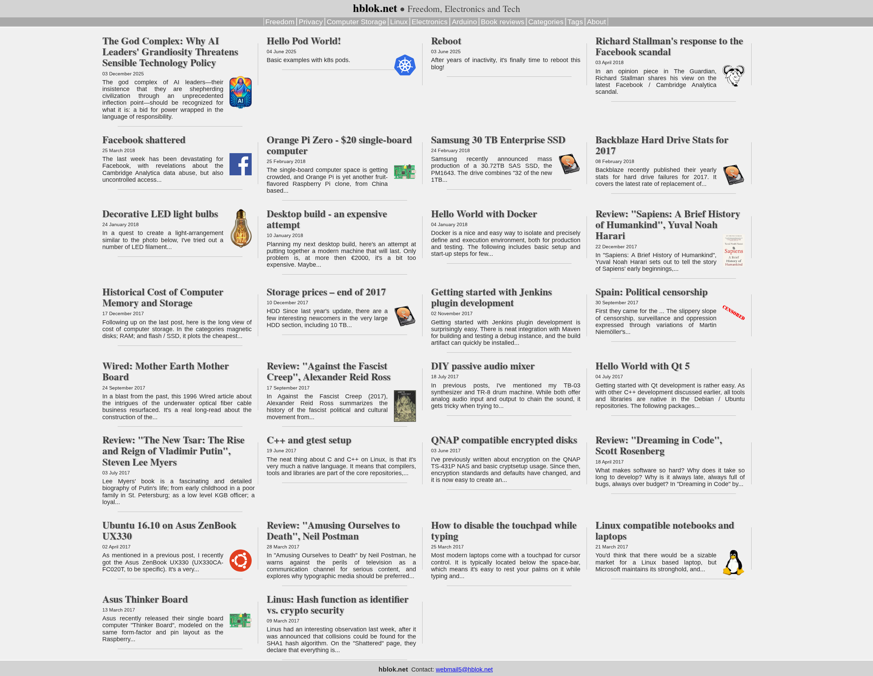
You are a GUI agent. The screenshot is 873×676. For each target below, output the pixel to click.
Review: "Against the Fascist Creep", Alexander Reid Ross (328, 371)
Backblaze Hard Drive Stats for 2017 (661, 145)
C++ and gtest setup (309, 439)
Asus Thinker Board (145, 599)
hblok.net (375, 8)
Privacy (311, 22)
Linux (399, 22)
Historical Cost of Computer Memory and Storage (162, 297)
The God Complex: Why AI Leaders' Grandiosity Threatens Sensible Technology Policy (170, 51)
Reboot (446, 40)
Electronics (430, 22)
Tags (575, 22)
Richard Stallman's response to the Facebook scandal (669, 46)
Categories (546, 22)
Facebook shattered (144, 139)
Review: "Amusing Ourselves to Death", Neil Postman (333, 530)
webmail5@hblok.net (464, 669)
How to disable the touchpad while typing (504, 530)
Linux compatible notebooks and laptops (664, 530)
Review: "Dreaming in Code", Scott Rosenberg (658, 445)
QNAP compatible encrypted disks (504, 439)
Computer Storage (356, 22)
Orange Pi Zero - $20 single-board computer (339, 145)
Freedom (280, 22)
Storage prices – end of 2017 (326, 291)
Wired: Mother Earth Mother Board (165, 371)
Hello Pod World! (304, 40)
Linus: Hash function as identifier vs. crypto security (338, 604)
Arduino (464, 22)
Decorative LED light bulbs (160, 213)
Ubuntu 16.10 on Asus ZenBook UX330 (169, 530)
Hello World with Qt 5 (642, 365)
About (596, 22)
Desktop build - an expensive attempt (327, 219)
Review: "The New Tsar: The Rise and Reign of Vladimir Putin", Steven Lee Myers (173, 450)
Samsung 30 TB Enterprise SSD (498, 139)
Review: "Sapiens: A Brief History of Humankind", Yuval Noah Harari (667, 224)
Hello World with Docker (484, 213)
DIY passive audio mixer (483, 365)
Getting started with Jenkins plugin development (491, 297)
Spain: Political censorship (651, 291)
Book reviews (502, 22)
